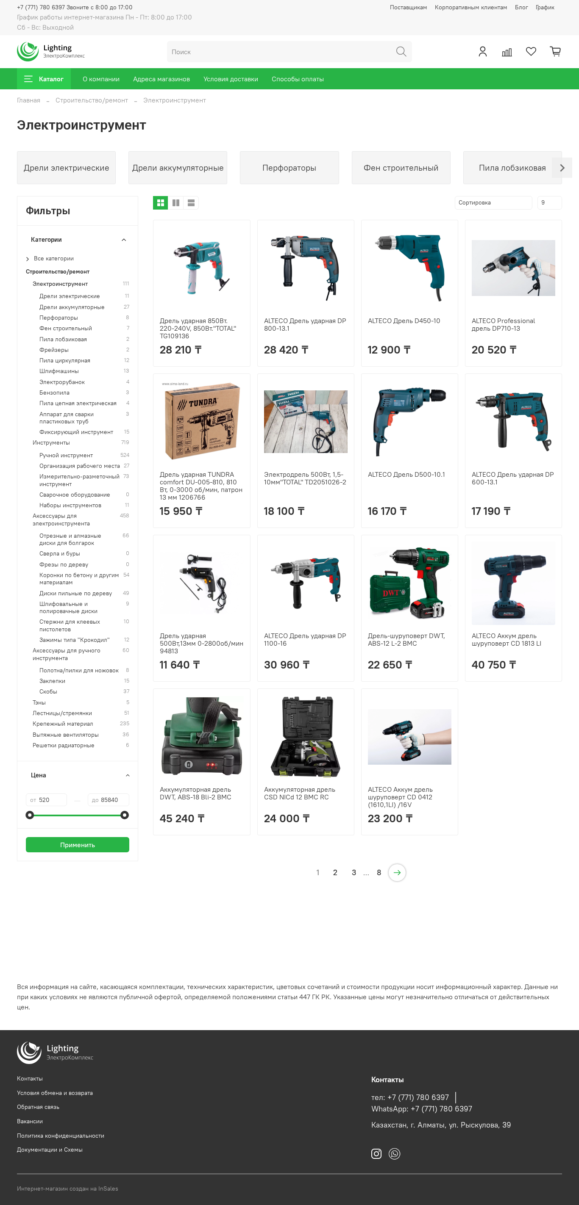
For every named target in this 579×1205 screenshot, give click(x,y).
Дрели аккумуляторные (72, 307)
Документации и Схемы (50, 1149)
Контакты (30, 1078)
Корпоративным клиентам (471, 7)
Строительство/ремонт (92, 100)
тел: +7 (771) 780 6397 (410, 1097)
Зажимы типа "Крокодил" (74, 640)
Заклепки (52, 681)
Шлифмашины (59, 371)
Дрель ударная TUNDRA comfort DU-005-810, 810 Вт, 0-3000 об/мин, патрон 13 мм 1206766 (201, 485)
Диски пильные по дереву (75, 593)
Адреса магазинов (161, 79)
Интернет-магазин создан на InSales (67, 1188)
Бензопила (54, 392)
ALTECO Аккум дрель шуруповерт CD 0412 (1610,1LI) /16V (400, 797)
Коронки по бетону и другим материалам (79, 579)
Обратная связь (38, 1107)
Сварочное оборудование (74, 494)
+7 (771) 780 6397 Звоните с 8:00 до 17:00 (75, 7)
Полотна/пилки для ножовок (79, 670)
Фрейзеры (54, 350)
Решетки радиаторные (64, 745)
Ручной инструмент (66, 455)
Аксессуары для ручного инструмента (66, 654)
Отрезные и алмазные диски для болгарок (70, 539)
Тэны (39, 702)
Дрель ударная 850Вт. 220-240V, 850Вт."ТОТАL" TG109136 (198, 328)
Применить (77, 844)
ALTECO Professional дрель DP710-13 (503, 324)
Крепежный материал (63, 723)
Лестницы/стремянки (62, 713)
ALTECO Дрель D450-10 (404, 320)
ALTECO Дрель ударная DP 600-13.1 (513, 478)
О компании (101, 79)
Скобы (48, 691)
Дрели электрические (69, 296)
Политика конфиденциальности (60, 1135)
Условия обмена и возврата (55, 1093)
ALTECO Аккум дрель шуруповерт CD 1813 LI (506, 639)
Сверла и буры (59, 553)
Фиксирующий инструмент (76, 432)
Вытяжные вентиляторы (66, 734)
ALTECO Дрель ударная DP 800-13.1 (305, 324)
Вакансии (30, 1121)
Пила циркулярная (64, 360)
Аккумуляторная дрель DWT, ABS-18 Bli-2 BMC (195, 793)
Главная (28, 100)
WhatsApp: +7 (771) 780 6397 (421, 1109)
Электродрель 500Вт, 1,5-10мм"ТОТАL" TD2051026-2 (305, 478)
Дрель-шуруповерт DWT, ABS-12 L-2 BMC (406, 639)
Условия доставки (230, 79)
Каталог (51, 79)
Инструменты (51, 442)
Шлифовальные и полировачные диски (68, 607)
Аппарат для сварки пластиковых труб (66, 418)
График (545, 7)
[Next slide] (562, 168)
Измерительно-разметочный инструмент (79, 480)
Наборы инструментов (70, 505)
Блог (521, 7)
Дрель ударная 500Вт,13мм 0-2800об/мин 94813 (201, 643)
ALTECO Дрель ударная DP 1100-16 (305, 639)
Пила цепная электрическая (78, 403)
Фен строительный (65, 328)
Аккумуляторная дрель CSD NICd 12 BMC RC (299, 793)
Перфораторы (58, 317)
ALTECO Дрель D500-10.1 (406, 474)
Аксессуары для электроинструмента (61, 519)
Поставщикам (408, 7)
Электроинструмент (60, 283)
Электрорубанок (62, 382)
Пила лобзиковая (63, 339)
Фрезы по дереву (63, 564)
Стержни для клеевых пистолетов (69, 625)
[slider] (30, 815)
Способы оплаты (298, 79)
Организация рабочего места (79, 466)
